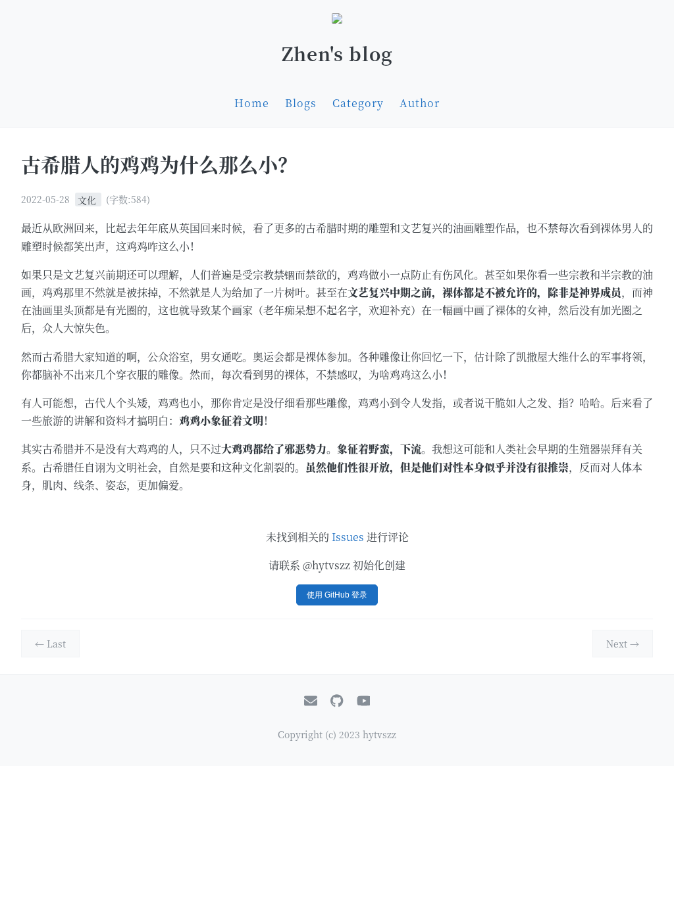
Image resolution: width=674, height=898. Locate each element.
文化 (88, 199)
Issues (348, 536)
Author (420, 102)
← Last (50, 643)
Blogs (301, 102)
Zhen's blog (337, 53)
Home (251, 102)
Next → (622, 643)
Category (358, 102)
